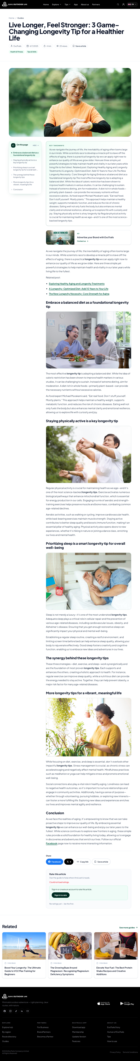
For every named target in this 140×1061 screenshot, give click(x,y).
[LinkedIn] (21, 1011)
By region (6, 1032)
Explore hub (7, 1027)
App (76, 4)
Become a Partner (45, 1036)
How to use (112, 1041)
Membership (78, 1032)
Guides (20, 18)
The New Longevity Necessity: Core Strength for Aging (79, 293)
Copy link (84, 861)
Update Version (79, 1036)
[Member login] (123, 4)
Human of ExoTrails (115, 1032)
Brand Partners (43, 1032)
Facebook (51, 843)
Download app (78, 1027)
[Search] (118, 4)
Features (76, 1041)
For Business (43, 1027)
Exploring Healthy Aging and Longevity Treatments (77, 283)
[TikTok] (16, 1011)
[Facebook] (4, 1011)
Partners (96, 4)
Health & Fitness (16, 52)
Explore (55, 4)
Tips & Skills (31, 52)
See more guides (127, 927)
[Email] (27, 1011)
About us (85, 4)
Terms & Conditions (130, 1052)
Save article (80, 46)
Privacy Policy (115, 1052)
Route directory (9, 1036)
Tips (66, 4)
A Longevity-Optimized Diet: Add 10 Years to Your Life (78, 288)
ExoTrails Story (113, 1027)
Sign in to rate (60, 895)
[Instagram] (10, 1011)
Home (46, 4)
